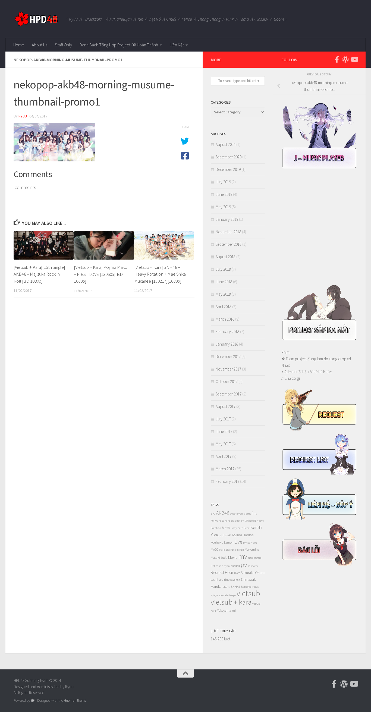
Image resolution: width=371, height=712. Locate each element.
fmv (254, 513)
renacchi (253, 566)
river (237, 573)
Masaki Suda (219, 557)
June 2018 (224, 281)
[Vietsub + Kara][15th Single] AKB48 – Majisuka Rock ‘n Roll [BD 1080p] (39, 274)
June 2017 (224, 431)
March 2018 (225, 319)
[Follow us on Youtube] (354, 59)
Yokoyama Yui (226, 610)
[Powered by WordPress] (32, 700)
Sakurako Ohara (253, 572)
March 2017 (225, 468)
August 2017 (225, 406)
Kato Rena (244, 528)
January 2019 (227, 219)
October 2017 (227, 381)
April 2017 (223, 456)
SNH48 (235, 587)
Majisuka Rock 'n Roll (231, 549)
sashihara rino (220, 579)
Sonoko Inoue (250, 587)
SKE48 (226, 587)
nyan (227, 566)
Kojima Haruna (243, 535)
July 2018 (223, 269)
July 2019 (223, 181)
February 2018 (227, 331)
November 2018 (228, 231)
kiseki (227, 535)
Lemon (229, 542)
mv (242, 556)
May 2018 (223, 294)
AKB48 (222, 513)
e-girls (247, 513)
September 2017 (228, 394)
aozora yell (236, 513)
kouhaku (217, 542)
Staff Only (63, 44)
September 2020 (228, 156)
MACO (214, 549)
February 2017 (227, 481)
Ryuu (22, 116)
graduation (237, 520)
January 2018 (227, 344)
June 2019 (224, 194)
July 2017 (223, 419)
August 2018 (225, 256)
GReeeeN (250, 520)
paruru (235, 566)
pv (244, 564)
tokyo (232, 595)
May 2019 (223, 206)
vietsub (248, 593)
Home (18, 44)
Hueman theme (75, 700)
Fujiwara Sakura (220, 520)
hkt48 (226, 528)
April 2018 (223, 306)
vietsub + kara (231, 601)
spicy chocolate (219, 595)
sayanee (235, 580)
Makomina (252, 549)
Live (238, 542)
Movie (232, 557)
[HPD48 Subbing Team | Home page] (36, 19)
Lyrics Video (250, 542)
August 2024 (225, 144)
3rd (213, 513)
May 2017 (223, 443)
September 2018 (228, 244)
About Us (39, 44)
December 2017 (228, 356)
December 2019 (228, 169)
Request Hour (222, 572)
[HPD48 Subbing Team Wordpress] (345, 59)
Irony (234, 528)
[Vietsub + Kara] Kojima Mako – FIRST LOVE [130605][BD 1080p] (100, 274)
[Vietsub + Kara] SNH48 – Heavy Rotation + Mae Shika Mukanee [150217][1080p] (160, 274)
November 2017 (228, 369)
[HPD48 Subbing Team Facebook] (337, 59)
